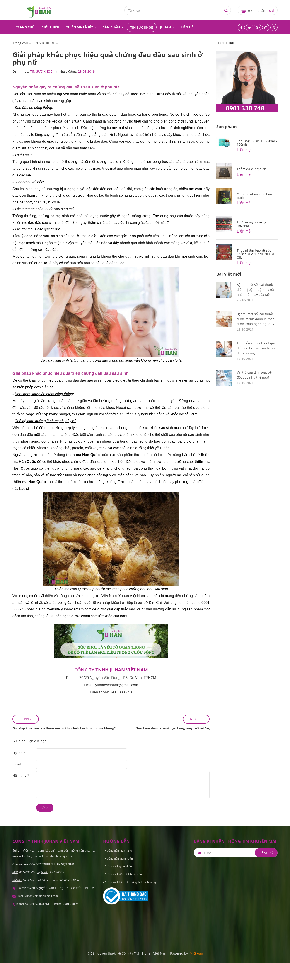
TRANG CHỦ (25, 27)
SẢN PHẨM (111, 27)
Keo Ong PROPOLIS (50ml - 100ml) (257, 143)
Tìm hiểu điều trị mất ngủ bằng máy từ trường (173, 728)
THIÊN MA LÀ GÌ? (79, 27)
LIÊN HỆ (187, 27)
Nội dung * (20, 775)
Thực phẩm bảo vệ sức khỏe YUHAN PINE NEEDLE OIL (256, 254)
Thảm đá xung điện (251, 169)
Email (16, 764)
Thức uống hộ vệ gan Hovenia (252, 224)
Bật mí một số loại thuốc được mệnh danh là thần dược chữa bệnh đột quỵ (256, 319)
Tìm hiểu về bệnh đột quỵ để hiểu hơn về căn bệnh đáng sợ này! (256, 348)
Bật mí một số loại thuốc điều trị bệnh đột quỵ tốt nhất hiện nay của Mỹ (255, 289)
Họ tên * (18, 753)
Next (194, 719)
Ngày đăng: (68, 71)
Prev (27, 719)
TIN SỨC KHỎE (141, 27)
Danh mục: (20, 71)
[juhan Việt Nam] (38, 11)
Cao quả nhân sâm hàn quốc (254, 196)
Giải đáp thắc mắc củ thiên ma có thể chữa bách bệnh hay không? (64, 728)
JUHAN (165, 27)
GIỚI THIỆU (50, 27)
